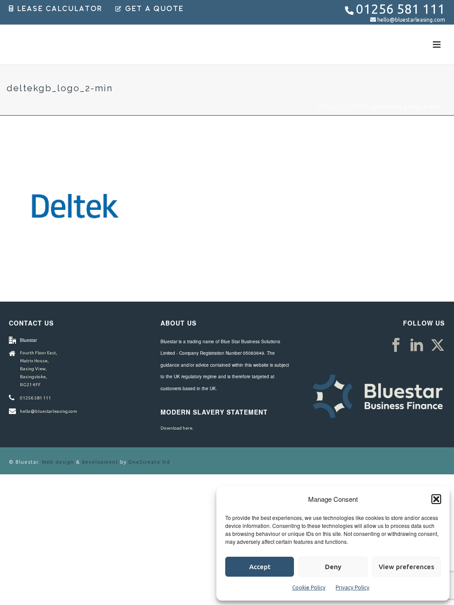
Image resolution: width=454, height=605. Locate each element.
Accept (259, 566)
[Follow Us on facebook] (396, 345)
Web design (58, 462)
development (100, 462)
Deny (333, 566)
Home (324, 107)
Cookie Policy (308, 587)
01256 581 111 (400, 9)
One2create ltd (149, 462)
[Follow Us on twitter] (438, 345)
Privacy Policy (352, 587)
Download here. (176, 428)
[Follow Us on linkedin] (417, 345)
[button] (436, 499)
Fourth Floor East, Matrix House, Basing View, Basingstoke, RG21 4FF (38, 368)
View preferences (406, 566)
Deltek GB (353, 107)
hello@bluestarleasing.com (411, 20)
